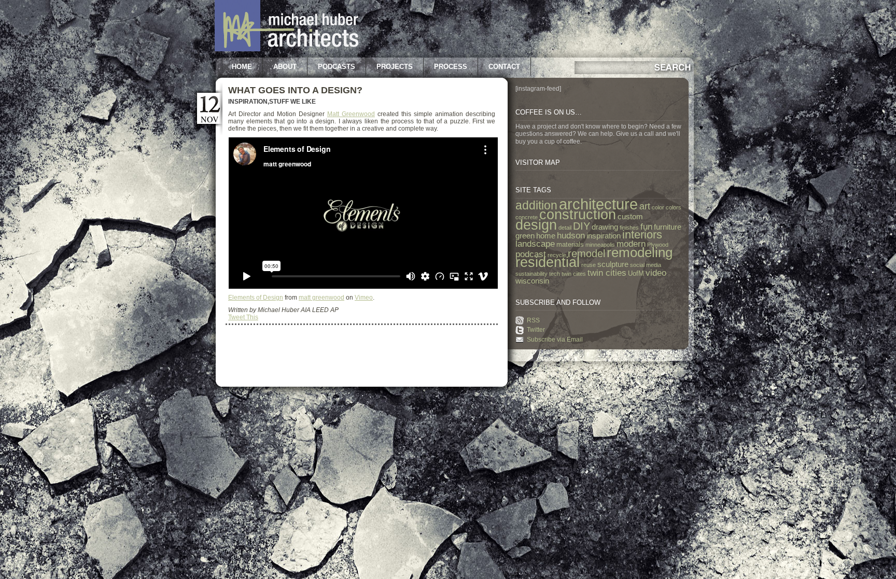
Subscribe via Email (555, 339)
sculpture (612, 264)
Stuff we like (292, 101)
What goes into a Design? (295, 90)
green (525, 236)
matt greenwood (321, 297)
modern (631, 243)
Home (242, 66)
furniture (667, 227)
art (644, 206)
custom (630, 217)
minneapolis (600, 245)
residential (547, 262)
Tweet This (243, 317)
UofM (636, 273)
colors (673, 207)
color (658, 207)
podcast (530, 254)
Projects (394, 66)
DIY (581, 226)
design (536, 225)
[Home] (286, 49)
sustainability (531, 274)
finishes (629, 227)
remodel (586, 253)
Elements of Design (255, 297)
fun (646, 226)
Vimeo (364, 297)
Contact (504, 66)
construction (577, 214)
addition (536, 205)
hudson (571, 235)
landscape (535, 243)
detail (564, 227)
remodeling (640, 252)
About (285, 66)
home (545, 236)
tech (554, 274)
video (656, 272)
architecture (598, 204)
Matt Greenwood (351, 114)
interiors (642, 234)
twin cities (606, 272)
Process (450, 66)
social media (645, 265)
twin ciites (574, 274)
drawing (605, 227)
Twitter (536, 329)
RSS (533, 320)
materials (570, 244)
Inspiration (248, 101)
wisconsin (532, 281)
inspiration (603, 236)
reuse (588, 265)
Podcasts (336, 66)
